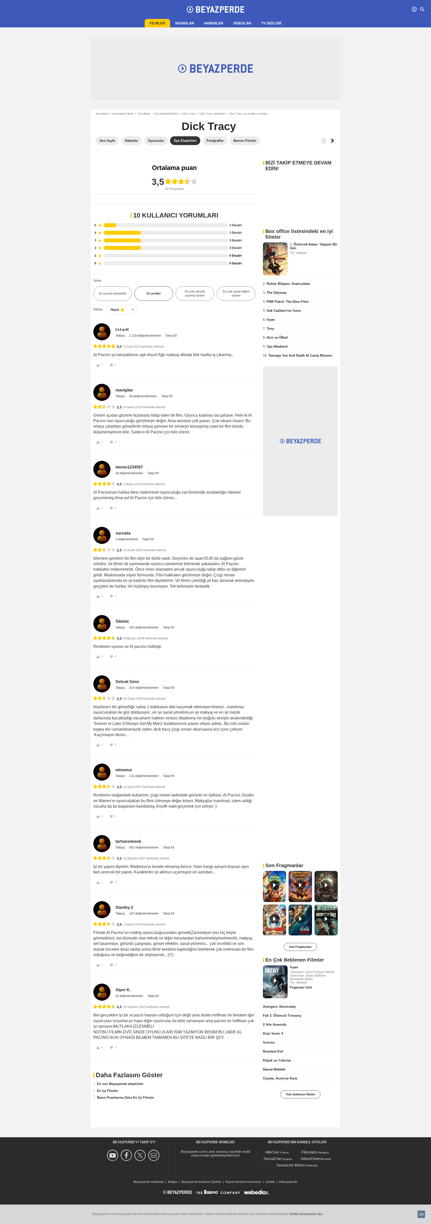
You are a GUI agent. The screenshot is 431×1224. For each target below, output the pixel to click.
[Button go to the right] (332, 141)
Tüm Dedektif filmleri (166, 113)
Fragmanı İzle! (301, 987)
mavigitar (124, 390)
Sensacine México (291, 1165)
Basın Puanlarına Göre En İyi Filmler (125, 1097)
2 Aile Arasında (274, 1024)
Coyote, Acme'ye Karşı (280, 1078)
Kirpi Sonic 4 (273, 1033)
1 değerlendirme (127, 539)
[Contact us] (154, 1155)
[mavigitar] (101, 392)
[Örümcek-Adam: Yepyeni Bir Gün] (275, 258)
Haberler (213, 23)
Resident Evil (273, 1051)
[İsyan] (275, 981)
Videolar (242, 23)
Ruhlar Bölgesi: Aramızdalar (288, 284)
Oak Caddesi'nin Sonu (284, 310)
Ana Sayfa (102, 113)
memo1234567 (129, 467)
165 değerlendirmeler (144, 627)
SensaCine (272, 1158)
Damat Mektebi (274, 1069)
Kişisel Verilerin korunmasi (243, 1182)
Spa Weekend (277, 346)
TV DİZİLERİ (271, 23)
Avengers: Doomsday (279, 1006)
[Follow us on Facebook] (127, 1155)
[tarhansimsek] (101, 843)
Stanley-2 (124, 907)
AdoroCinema (312, 1158)
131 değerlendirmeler (144, 776)
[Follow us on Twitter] (140, 1155)
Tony (270, 328)
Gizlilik (270, 1182)
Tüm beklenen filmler (300, 1094)
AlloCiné (272, 1152)
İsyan (271, 319)
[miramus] (101, 772)
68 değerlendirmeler (143, 396)
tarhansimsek (128, 841)
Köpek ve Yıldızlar (277, 1060)
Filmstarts (309, 1152)
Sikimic (122, 621)
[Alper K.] (101, 992)
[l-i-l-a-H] (101, 331)
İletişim (172, 1182)
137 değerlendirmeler (144, 913)
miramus (123, 770)
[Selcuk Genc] (101, 683)
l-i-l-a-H (122, 329)
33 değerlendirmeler (129, 996)
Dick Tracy (189, 113)
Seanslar (184, 23)
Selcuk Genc (127, 682)
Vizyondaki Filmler (123, 113)
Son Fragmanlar (300, 947)
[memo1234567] (101, 469)
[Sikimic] (101, 623)
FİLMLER (157, 23)
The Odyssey (277, 293)
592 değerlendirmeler (144, 847)
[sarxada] (101, 535)
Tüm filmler (143, 113)
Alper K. (123, 990)
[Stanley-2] (101, 909)
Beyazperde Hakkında (148, 1182)
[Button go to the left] (324, 141)
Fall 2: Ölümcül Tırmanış (282, 1015)
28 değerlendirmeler (129, 473)
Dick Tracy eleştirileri (212, 113)
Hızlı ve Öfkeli (277, 337)
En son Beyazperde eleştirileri (120, 1084)
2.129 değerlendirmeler (145, 335)
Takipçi (120, 335)
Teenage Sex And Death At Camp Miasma (300, 355)
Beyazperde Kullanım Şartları (201, 1182)
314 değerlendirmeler (144, 687)
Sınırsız (269, 1042)
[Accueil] (215, 9)
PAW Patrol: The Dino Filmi (288, 302)
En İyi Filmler (107, 1091)
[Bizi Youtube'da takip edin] (113, 1155)
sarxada (123, 533)
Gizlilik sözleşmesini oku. (306, 1214)
